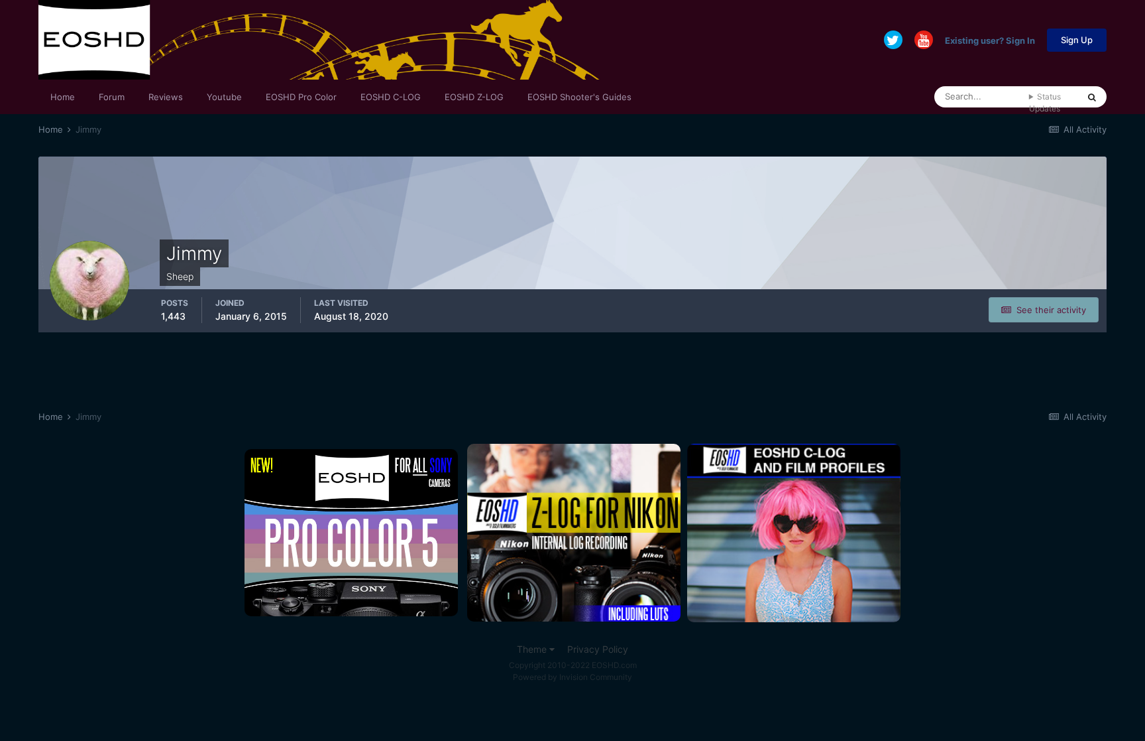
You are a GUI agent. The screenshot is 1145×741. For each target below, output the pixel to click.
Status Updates (1045, 102)
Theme (533, 649)
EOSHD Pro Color (301, 97)
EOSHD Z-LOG (474, 97)
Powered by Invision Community (572, 677)
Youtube (224, 97)
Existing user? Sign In (990, 39)
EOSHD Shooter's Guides (579, 97)
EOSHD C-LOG (390, 97)
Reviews (165, 97)
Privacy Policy (597, 649)
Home (62, 97)
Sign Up (1077, 39)
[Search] (1092, 96)
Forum (112, 97)
